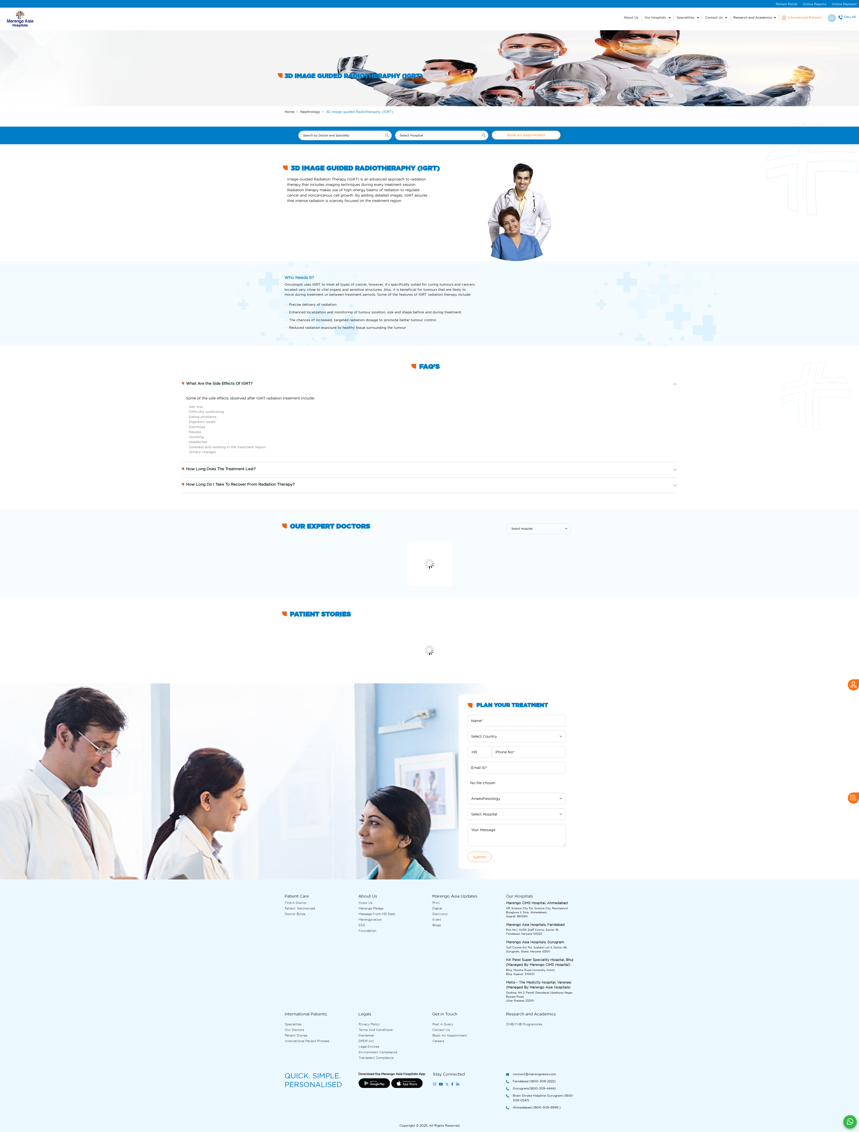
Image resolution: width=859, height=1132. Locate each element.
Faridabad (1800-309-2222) (534, 1081)
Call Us (850, 16)
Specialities (686, 17)
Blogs (436, 925)
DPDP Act (366, 1041)
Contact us (441, 1030)
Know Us (365, 903)
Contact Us (714, 17)
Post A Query (442, 1024)
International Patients (804, 17)
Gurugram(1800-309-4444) (534, 1088)
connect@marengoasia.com (534, 1074)
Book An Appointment (526, 135)
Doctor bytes (295, 914)
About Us (631, 17)
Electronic (440, 914)
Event (436, 919)
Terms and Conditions (376, 1030)
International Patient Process (307, 1041)
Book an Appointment (449, 1035)
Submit (479, 857)
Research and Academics (752, 17)
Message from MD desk (377, 914)
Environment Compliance (378, 1052)
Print (436, 903)
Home (289, 112)
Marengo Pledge (371, 908)
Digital (437, 908)
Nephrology (310, 112)
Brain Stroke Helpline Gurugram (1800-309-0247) (543, 1098)
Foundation (367, 930)
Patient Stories (296, 1035)
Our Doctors (294, 1030)
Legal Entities (369, 1046)
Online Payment (844, 4)
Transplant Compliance (376, 1058)
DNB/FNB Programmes (524, 1024)
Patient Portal (786, 4)
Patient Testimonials (300, 908)
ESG (362, 925)
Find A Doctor (296, 903)
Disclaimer (366, 1035)
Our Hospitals (655, 17)
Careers (438, 1041)
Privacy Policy (369, 1024)
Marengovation (370, 919)
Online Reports (814, 4)
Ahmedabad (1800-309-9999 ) (537, 1107)
